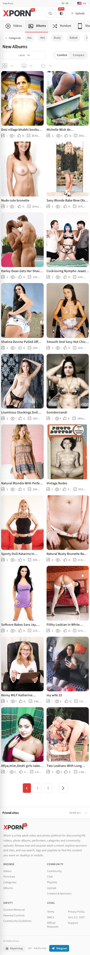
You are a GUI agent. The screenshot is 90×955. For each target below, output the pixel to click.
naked (74, 38)
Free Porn (8, 3)
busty (57, 38)
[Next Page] (63, 788)
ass (29, 38)
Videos (7, 871)
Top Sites (28, 65)
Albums (8, 888)
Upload (51, 888)
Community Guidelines (17, 921)
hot (42, 38)
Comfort (62, 55)
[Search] (50, 13)
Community (54, 871)
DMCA (50, 917)
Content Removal (14, 910)
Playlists (52, 882)
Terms (50, 912)
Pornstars (9, 877)
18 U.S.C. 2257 (76, 917)
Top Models (47, 65)
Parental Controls (13, 916)
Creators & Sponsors (59, 894)
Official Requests (52, 925)
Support (73, 923)
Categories (15, 38)
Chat (50, 877)
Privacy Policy (76, 912)
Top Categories (8, 65)
